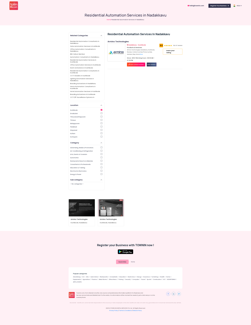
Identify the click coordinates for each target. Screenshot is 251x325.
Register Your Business (218, 6)
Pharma (94, 279)
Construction (157, 279)
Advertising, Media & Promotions (81, 148)
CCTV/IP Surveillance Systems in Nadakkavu (82, 98)
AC (83, 277)
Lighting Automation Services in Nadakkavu (82, 80)
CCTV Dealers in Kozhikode (80, 76)
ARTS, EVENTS (77, 282)
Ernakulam (74, 113)
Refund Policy (137, 310)
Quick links (122, 262)
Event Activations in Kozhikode (81, 68)
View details (151, 64)
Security (128, 279)
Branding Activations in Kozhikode (82, 94)
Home (109, 20)
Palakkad (73, 127)
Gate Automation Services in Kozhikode (85, 46)
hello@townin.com (196, 6)
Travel (143, 279)
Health (162, 277)
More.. (141, 54)
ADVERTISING (171, 279)
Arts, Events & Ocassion (78, 154)
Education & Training (77, 168)
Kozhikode (74, 110)
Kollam (72, 134)
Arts (87, 277)
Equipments (77, 279)
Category (74, 142)
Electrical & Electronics (78, 171)
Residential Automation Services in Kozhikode (83, 61)
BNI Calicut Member (77, 54)
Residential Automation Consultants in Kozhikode (84, 72)
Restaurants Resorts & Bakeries (81, 161)
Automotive (74, 158)
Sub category (76, 180)
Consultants (113, 277)
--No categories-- (77, 184)
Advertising (76, 277)
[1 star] (171, 45)
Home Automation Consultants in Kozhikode (82, 87)
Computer (135, 279)
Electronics (131, 277)
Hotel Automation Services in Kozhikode (85, 91)
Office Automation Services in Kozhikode (85, 65)
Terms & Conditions (125, 310)
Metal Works (103, 279)
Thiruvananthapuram (77, 117)
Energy (139, 277)
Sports (149, 279)
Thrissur (73, 120)
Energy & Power (75, 174)
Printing (121, 279)
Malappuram (75, 124)
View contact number (137, 64)
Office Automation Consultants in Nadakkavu (83, 50)
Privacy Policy (113, 310)
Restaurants (104, 277)
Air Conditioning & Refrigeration (81, 151)
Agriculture (86, 279)
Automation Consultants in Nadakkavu (84, 57)
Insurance (146, 277)
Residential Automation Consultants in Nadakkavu (84, 42)
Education (122, 277)
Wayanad (73, 130)
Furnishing (155, 277)
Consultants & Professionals (80, 164)
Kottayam (73, 137)
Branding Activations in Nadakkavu (83, 83)
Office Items (113, 279)
